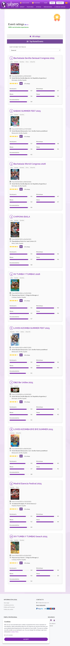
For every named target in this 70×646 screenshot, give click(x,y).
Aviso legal (6, 603)
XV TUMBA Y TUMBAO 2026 (27, 274)
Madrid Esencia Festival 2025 (28, 483)
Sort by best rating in (18, 47)
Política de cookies (8, 609)
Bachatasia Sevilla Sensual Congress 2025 (34, 58)
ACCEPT (26, 639)
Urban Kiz (32, 61)
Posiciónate (37, 2)
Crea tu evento (25, 2)
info (27, 24)
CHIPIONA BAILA (22, 216)
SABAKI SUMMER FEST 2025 (27, 111)
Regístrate (60, 2)
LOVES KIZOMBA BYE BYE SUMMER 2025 (33, 429)
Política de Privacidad (9, 607)
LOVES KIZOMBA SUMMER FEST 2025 (32, 328)
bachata (16, 61)
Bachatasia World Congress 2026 (30, 164)
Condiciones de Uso (9, 605)
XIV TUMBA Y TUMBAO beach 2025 (30, 536)
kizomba (22, 61)
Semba (22, 331)
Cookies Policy (14, 631)
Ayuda (45, 2)
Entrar (52, 2)
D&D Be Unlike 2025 (23, 382)
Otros (27, 61)
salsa (11, 61)
